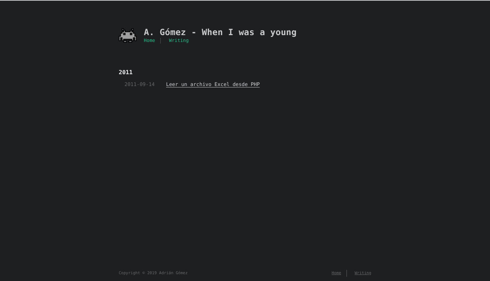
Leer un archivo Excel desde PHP (213, 84)
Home (149, 40)
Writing (179, 40)
